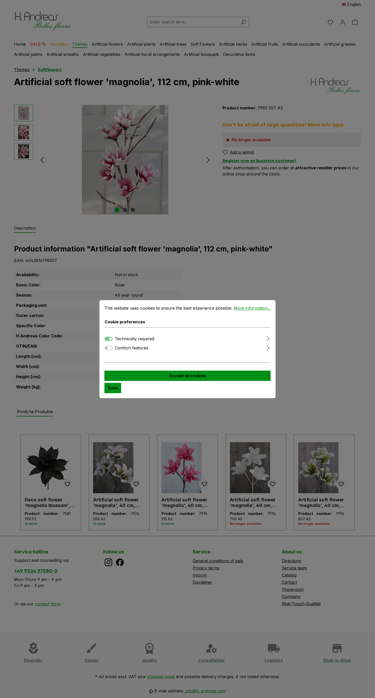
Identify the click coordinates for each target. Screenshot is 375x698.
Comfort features (131, 347)
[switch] (109, 348)
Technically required (134, 338)
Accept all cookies (187, 375)
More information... (252, 308)
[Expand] (268, 338)
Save (113, 387)
